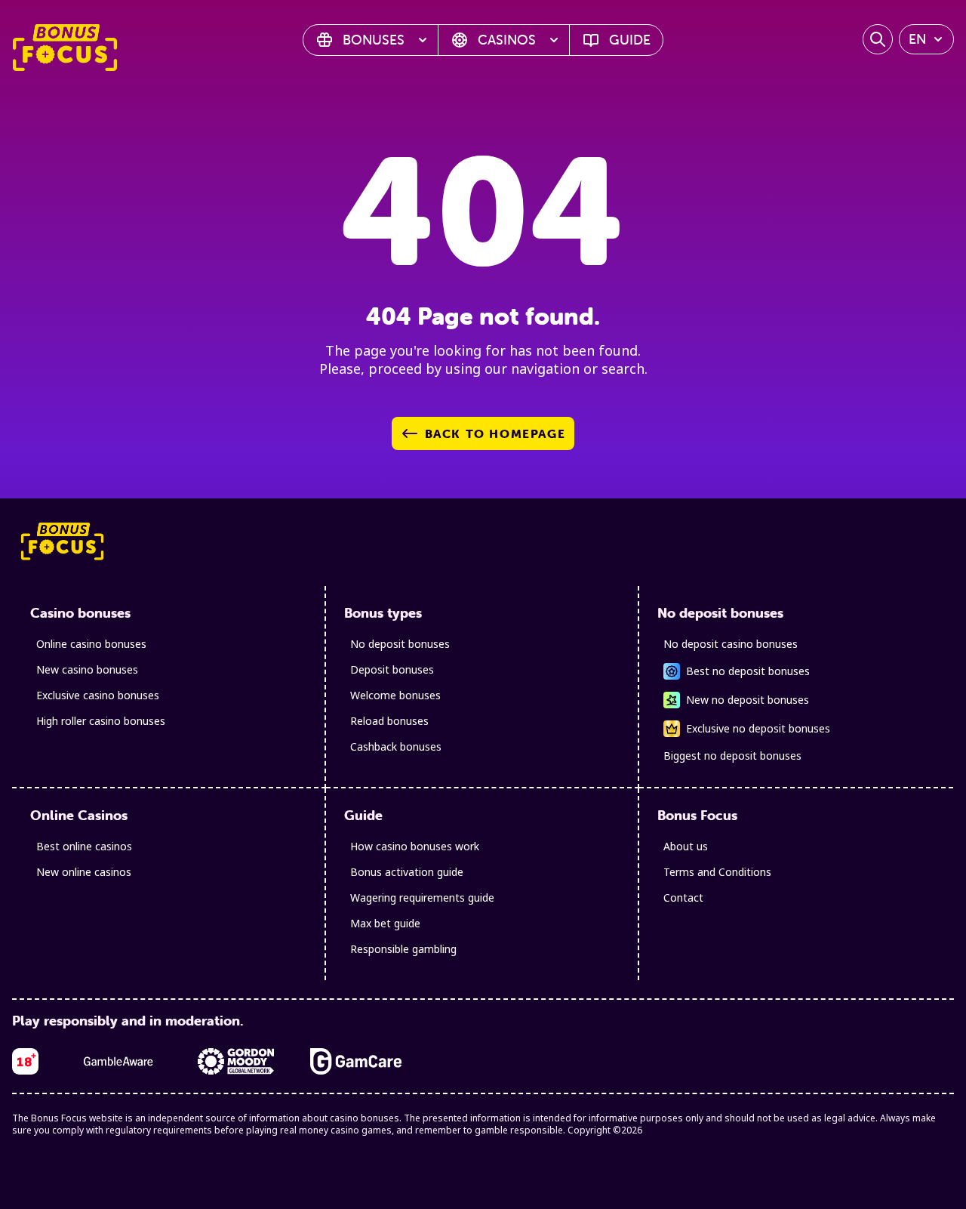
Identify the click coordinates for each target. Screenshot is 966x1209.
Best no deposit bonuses (748, 671)
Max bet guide (385, 923)
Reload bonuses (389, 721)
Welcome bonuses (395, 695)
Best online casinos (84, 846)
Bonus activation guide (406, 872)
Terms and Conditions (717, 872)
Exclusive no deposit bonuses (758, 728)
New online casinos (83, 872)
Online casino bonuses (91, 644)
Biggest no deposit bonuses (732, 755)
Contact (683, 897)
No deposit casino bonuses (730, 644)
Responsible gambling (403, 949)
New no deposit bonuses (747, 699)
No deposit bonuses (400, 644)
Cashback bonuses (395, 746)
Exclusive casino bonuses (97, 695)
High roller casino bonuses (100, 721)
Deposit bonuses (392, 669)
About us (685, 846)
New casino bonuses (87, 669)
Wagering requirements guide (422, 897)
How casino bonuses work (414, 846)
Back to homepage (495, 433)
